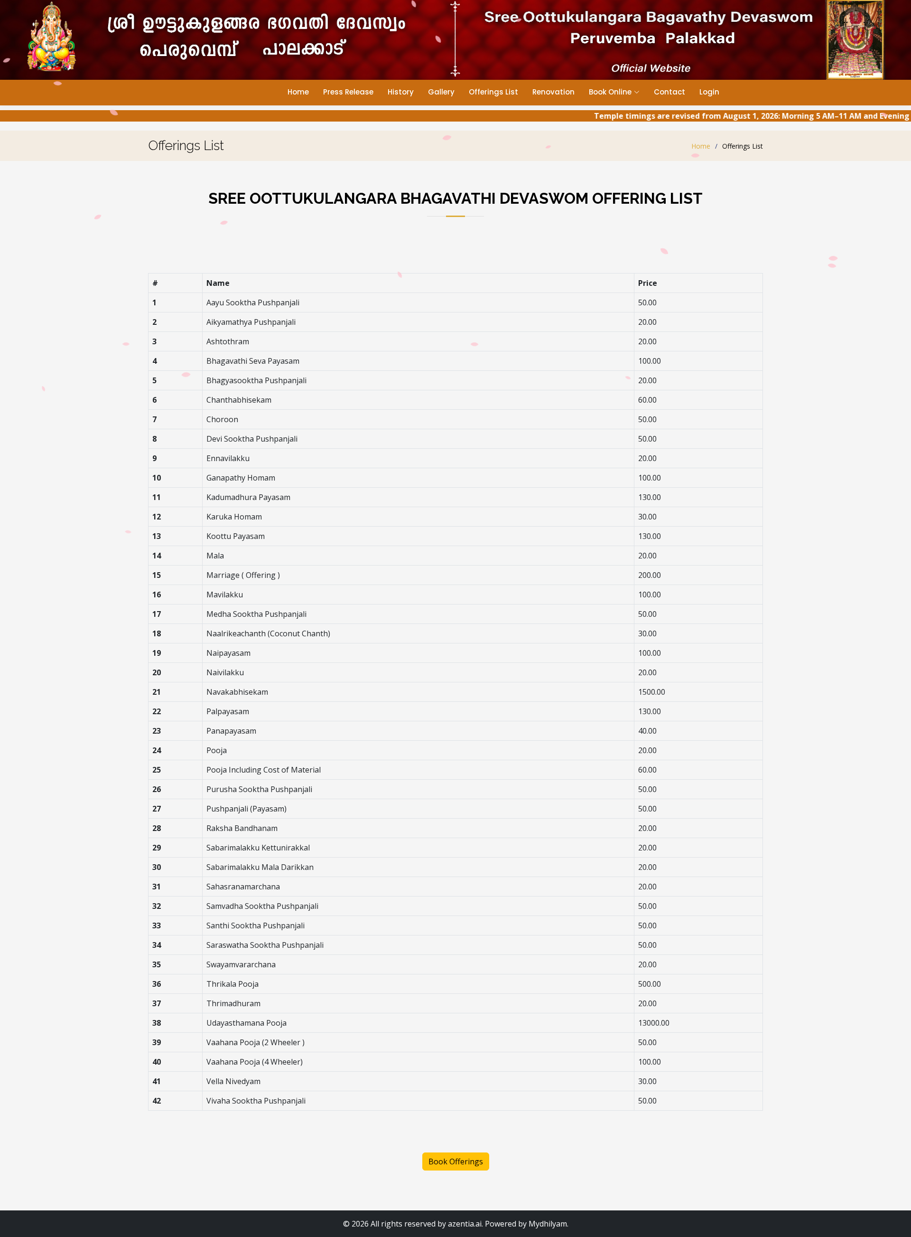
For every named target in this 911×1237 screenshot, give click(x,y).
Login (709, 92)
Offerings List (493, 92)
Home (298, 92)
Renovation (553, 92)
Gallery (441, 92)
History (401, 92)
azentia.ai (465, 1223)
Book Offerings (455, 1161)
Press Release (348, 92)
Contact (669, 92)
